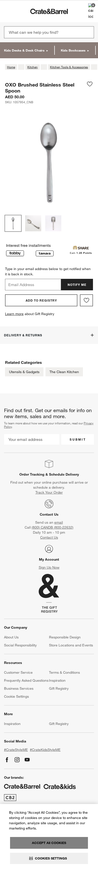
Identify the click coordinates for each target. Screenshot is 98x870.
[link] (18, 11)
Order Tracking (31, 474)
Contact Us (49, 514)
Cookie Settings (16, 696)
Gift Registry (59, 688)
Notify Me (77, 285)
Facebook (7, 760)
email (58, 522)
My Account (49, 559)
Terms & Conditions (64, 672)
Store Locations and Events (71, 645)
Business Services (18, 688)
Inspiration (57, 680)
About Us (11, 637)
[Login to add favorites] (89, 87)
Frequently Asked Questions (26, 680)
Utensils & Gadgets (24, 372)
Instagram (17, 760)
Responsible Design (65, 637)
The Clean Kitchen (64, 372)
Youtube (27, 760)
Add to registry (41, 300)
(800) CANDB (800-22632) (52, 527)
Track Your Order (49, 492)
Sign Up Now (49, 567)
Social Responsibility (20, 645)
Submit (78, 439)
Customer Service (18, 672)
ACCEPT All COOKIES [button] (49, 843)
